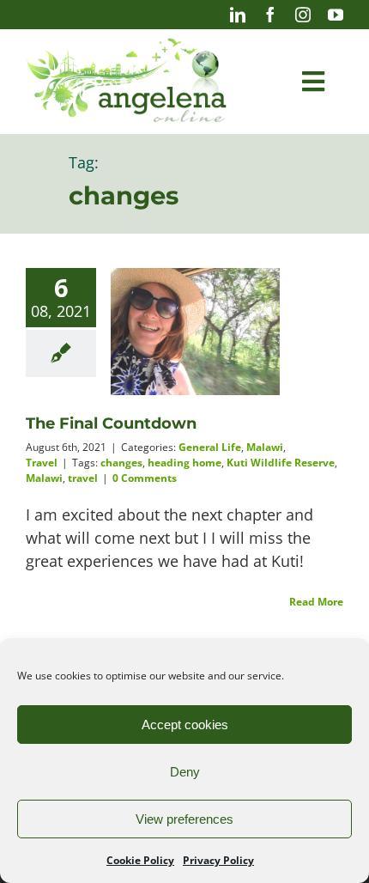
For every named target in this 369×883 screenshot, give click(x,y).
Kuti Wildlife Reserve (281, 462)
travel (83, 478)
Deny (185, 771)
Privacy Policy (218, 860)
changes (121, 462)
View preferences (184, 819)
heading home (184, 462)
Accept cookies (185, 724)
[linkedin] (237, 14)
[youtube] (335, 14)
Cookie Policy (140, 860)
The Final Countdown (111, 423)
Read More (316, 601)
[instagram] (303, 14)
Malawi (264, 447)
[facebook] (270, 14)
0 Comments (144, 478)
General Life (209, 447)
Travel (41, 462)
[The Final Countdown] (195, 331)
